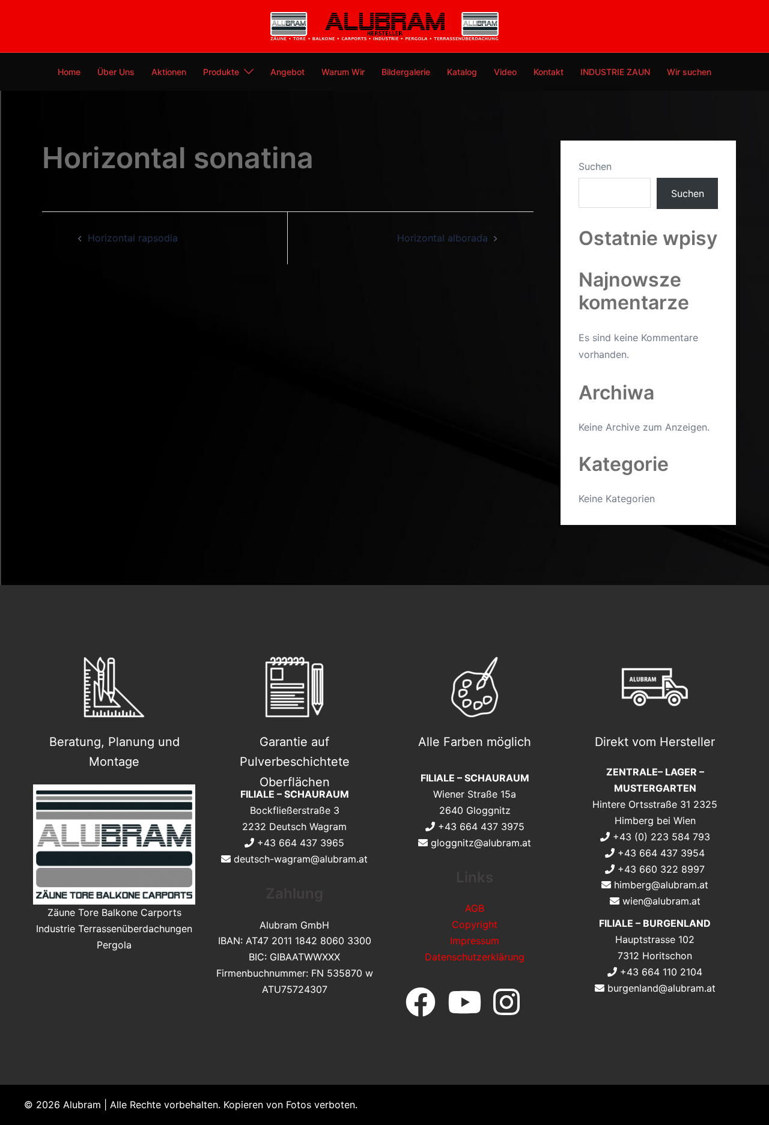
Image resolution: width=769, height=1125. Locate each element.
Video (505, 72)
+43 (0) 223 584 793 (661, 837)
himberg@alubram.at (661, 885)
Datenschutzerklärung (474, 957)
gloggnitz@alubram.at (481, 843)
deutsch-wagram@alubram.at (301, 859)
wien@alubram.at (661, 901)
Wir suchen (689, 72)
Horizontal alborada (442, 238)
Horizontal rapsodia (133, 238)
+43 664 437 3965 (300, 843)
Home (69, 72)
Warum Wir (343, 72)
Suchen (595, 166)
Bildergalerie (405, 72)
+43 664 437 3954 (661, 853)
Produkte (221, 72)
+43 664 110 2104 (661, 972)
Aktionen (168, 72)
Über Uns (116, 72)
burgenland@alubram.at (661, 988)
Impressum (474, 941)
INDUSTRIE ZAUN (615, 72)
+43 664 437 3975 (481, 826)
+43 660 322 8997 (661, 869)
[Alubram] (384, 25)
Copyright (474, 924)
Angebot (287, 72)
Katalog (462, 72)
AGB (474, 908)
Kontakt (548, 72)
